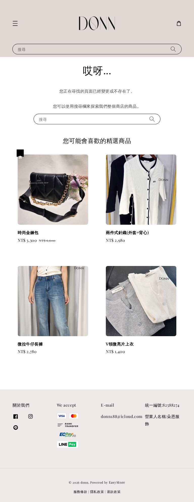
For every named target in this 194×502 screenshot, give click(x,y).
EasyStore (117, 482)
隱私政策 (97, 491)
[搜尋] (173, 49)
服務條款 (80, 491)
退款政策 (114, 491)
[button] (15, 23)
